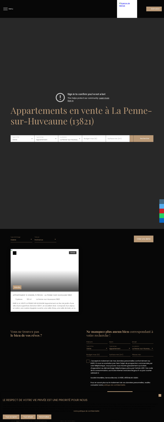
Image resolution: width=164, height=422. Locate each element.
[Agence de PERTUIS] (127, 9)
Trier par (37, 237)
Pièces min (136, 355)
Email (134, 342)
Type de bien (40, 137)
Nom (111, 342)
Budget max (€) (90, 139)
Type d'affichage (15, 237)
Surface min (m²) (115, 139)
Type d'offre (15, 137)
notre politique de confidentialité (86, 411)
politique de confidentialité (114, 385)
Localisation (63, 137)
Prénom (89, 342)
